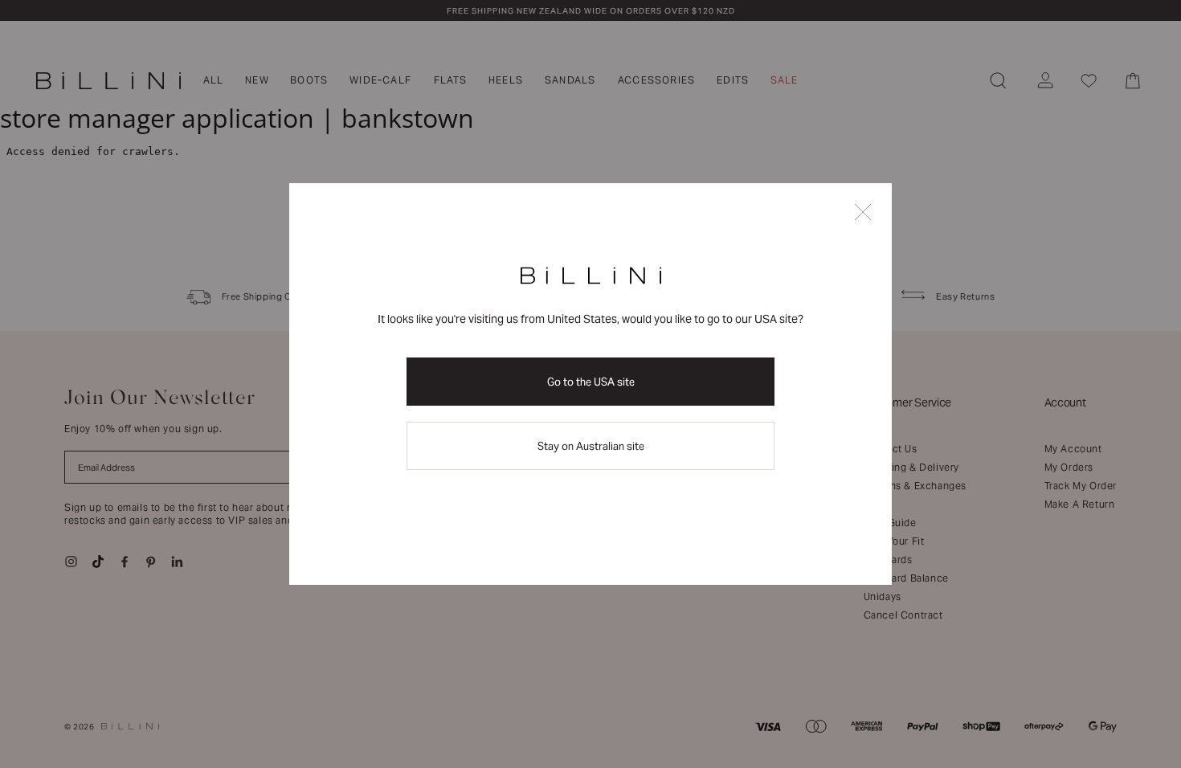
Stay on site (590, 446)
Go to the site (591, 382)
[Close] (863, 213)
